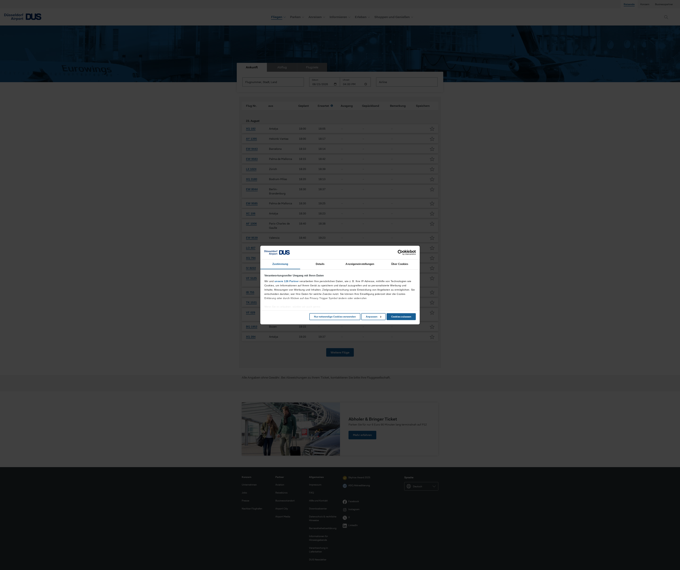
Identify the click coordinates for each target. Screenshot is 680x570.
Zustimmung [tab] (280, 263)
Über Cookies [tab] (399, 263)
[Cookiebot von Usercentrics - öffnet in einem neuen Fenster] (400, 252)
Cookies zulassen (401, 316)
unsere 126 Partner (286, 281)
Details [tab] (320, 263)
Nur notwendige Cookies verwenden (335, 316)
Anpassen (371, 316)
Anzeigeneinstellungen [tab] (359, 263)
